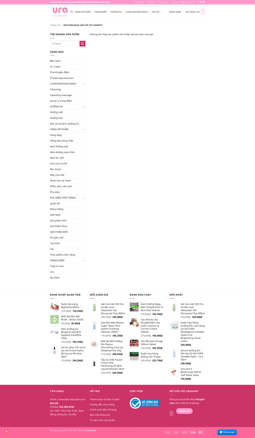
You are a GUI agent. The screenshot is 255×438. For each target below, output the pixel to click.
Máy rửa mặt (57, 175)
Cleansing (55, 89)
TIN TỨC (156, 11)
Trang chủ (55, 25)
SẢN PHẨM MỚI (59, 232)
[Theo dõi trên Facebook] (198, 2)
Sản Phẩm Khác (58, 226)
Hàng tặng (56, 135)
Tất (52, 249)
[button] (188, 2)
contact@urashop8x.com (71, 399)
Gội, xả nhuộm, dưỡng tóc (64, 123)
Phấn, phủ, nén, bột (61, 186)
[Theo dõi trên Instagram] (201, 2)
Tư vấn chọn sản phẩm (102, 420)
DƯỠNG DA (116, 11)
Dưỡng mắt (56, 112)
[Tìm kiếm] (72, 12)
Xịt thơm (54, 277)
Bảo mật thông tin (100, 414)
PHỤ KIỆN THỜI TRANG (63, 197)
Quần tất (55, 203)
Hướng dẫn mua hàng (102, 404)
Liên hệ (175, 2)
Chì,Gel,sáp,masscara (62, 78)
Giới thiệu (151, 2)
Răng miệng (56, 209)
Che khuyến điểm (59, 72)
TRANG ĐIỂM (101, 11)
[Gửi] (82, 44)
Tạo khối (55, 243)
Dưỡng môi (56, 118)
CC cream (55, 66)
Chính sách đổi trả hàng (103, 409)
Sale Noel (55, 214)
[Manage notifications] (6, 431)
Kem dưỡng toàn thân (62, 152)
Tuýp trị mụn (57, 266)
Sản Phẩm (139, 2)
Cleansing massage (61, 95)
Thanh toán (164, 2)
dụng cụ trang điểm (61, 100)
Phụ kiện (55, 192)
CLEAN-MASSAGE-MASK (136, 11)
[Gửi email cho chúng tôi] (203, 2)
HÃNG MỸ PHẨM (82, 11)
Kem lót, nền (57, 157)
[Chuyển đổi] (83, 84)
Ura (52, 271)
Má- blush (55, 169)
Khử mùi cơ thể (58, 163)
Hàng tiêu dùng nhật (61, 140)
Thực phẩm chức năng (62, 254)
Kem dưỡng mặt (59, 146)
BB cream (55, 60)
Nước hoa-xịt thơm (60, 180)
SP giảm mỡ (56, 237)
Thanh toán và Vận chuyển (104, 399)
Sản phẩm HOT (58, 220)
